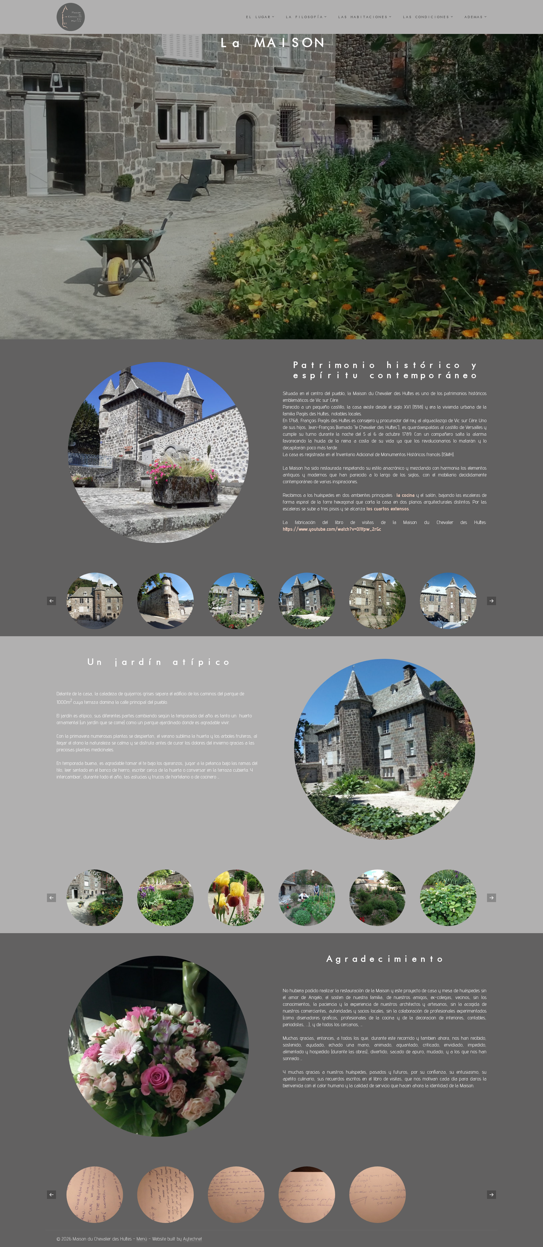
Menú (142, 1239)
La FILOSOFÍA (304, 17)
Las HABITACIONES (362, 17)
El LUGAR (257, 17)
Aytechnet (192, 1239)
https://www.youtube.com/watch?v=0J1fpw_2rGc (332, 529)
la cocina (406, 495)
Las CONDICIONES (425, 17)
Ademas (473, 17)
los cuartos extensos (388, 509)
